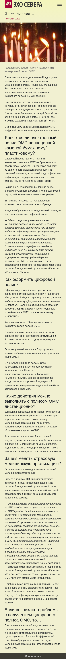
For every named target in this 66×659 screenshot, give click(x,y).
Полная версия (33, 656)
